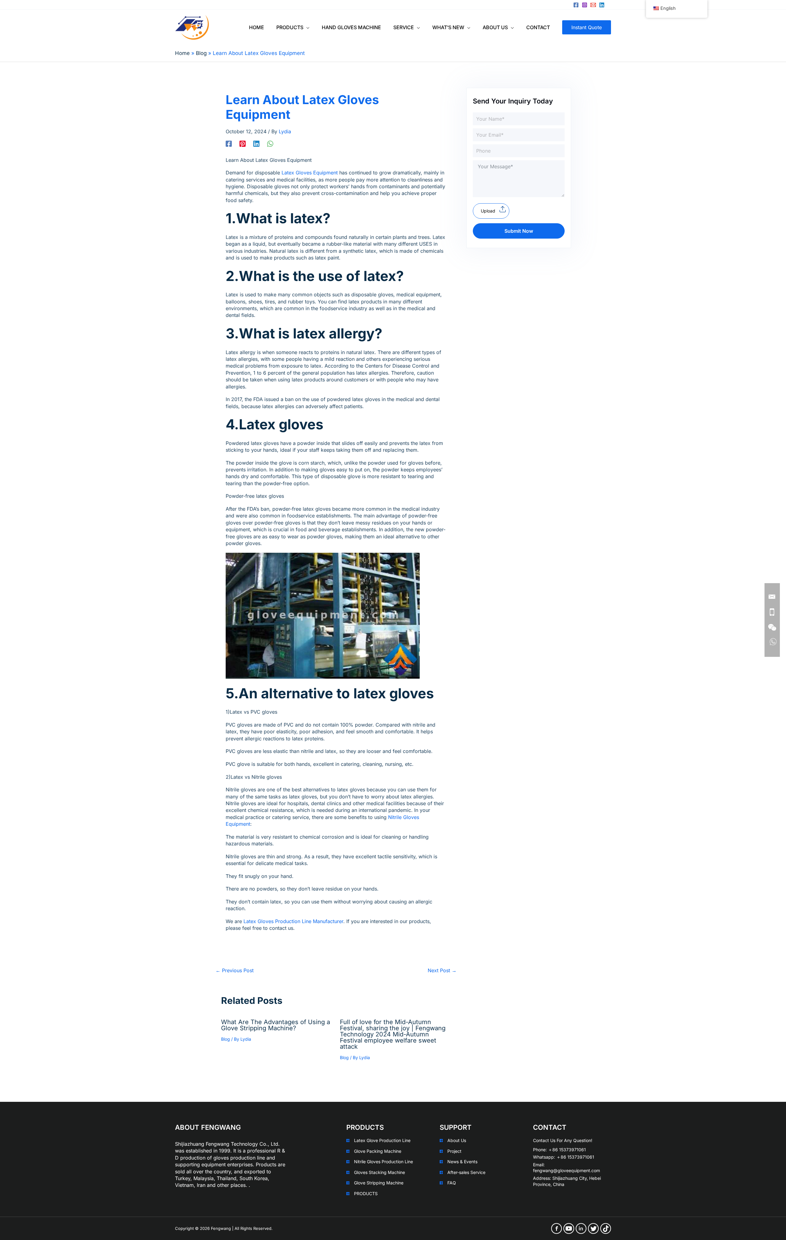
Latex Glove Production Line (382, 1140)
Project (454, 1151)
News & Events (462, 1161)
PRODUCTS (366, 1193)
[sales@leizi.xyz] (593, 5)
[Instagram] (585, 5)
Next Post (442, 970)
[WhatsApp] (270, 143)
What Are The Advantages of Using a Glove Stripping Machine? (275, 1025)
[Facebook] (576, 5)
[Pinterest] (242, 143)
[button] (306, 27)
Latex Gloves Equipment (310, 173)
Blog (225, 1039)
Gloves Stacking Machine (379, 1172)
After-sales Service (466, 1172)
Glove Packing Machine (377, 1151)
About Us (456, 1140)
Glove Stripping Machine (378, 1182)
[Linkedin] (602, 5)
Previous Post (235, 970)
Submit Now (518, 231)
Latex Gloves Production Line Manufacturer (292, 921)
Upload (488, 210)
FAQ (451, 1182)
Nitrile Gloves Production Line (383, 1161)
